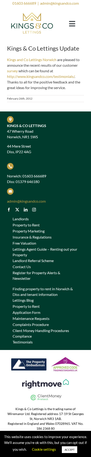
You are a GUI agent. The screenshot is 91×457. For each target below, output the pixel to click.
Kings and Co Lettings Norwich (31, 59)
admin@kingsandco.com (59, 3)
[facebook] (9, 209)
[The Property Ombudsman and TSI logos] (45, 356)
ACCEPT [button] (69, 449)
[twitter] (17, 209)
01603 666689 (24, 3)
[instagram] (34, 209)
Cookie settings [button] (44, 449)
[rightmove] (45, 380)
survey (12, 71)
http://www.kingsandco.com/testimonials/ (40, 76)
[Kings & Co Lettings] (32, 13)
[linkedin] (26, 209)
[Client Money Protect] (45, 395)
